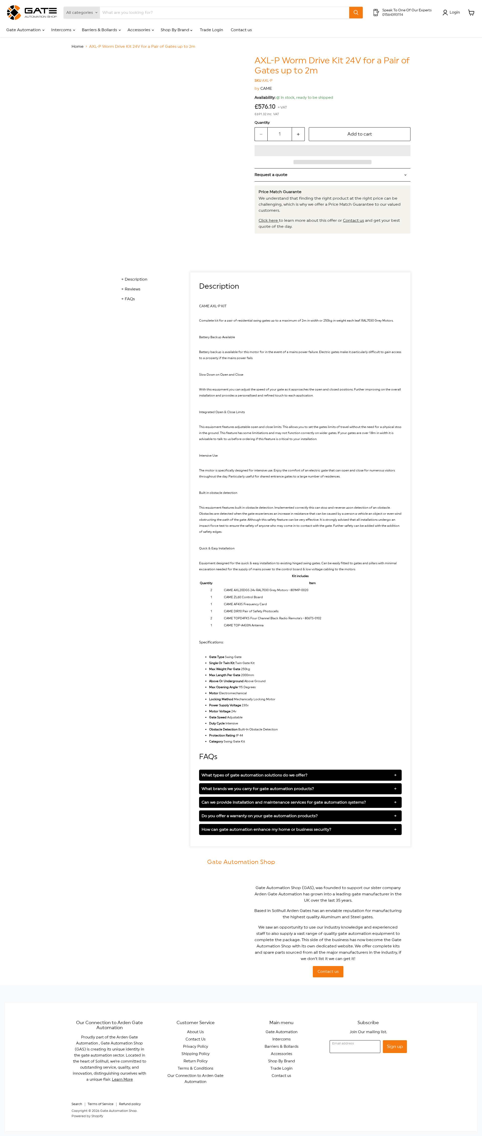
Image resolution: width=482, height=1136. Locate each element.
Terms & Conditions (195, 1068)
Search (77, 1104)
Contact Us (196, 1039)
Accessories (139, 30)
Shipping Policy (196, 1054)
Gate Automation (24, 30)
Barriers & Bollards (100, 30)
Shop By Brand (175, 30)
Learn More (122, 1079)
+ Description (134, 279)
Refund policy (130, 1104)
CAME (266, 88)
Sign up (395, 1046)
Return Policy (196, 1061)
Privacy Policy (195, 1046)
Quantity (262, 122)
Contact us (241, 30)
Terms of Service (100, 1104)
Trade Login (211, 30)
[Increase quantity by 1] (298, 134)
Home (78, 47)
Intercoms (61, 30)
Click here (269, 221)
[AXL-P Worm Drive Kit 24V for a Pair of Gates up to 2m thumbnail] (81, 70)
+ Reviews (130, 289)
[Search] (356, 12)
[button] (332, 150)
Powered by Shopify (87, 1116)
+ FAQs (128, 299)
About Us (195, 1032)
